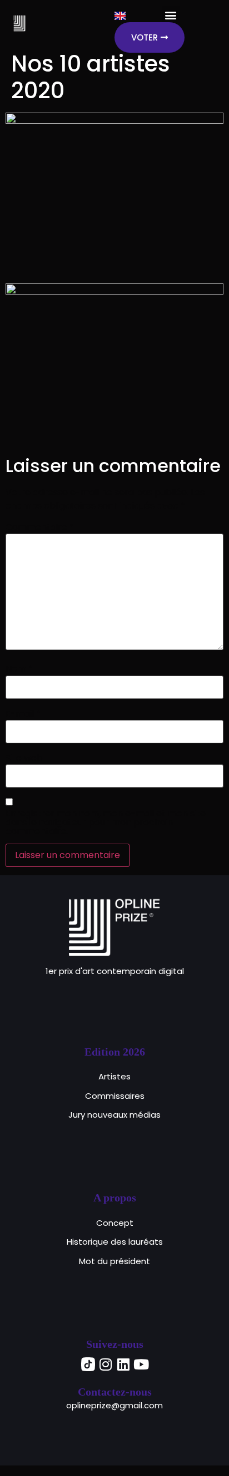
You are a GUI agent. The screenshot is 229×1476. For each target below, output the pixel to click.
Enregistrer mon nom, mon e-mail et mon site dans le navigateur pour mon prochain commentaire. (106, 822)
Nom (19, 669)
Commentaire (40, 527)
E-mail (23, 713)
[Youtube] (141, 1364)
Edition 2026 (114, 1052)
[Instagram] (105, 1364)
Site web (24, 758)
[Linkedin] (123, 1364)
